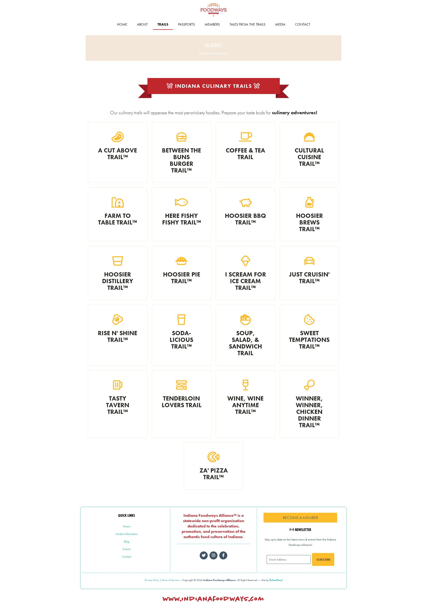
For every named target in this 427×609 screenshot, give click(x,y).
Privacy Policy (152, 580)
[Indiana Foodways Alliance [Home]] (213, 17)
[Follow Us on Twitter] (204, 555)
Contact (302, 24)
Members (212, 24)
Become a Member (300, 517)
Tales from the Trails (247, 24)
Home (122, 24)
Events (127, 549)
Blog (126, 541)
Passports (186, 24)
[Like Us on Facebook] (213, 555)
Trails (162, 24)
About (142, 24)
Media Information (126, 534)
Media (280, 24)
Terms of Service (170, 580)
